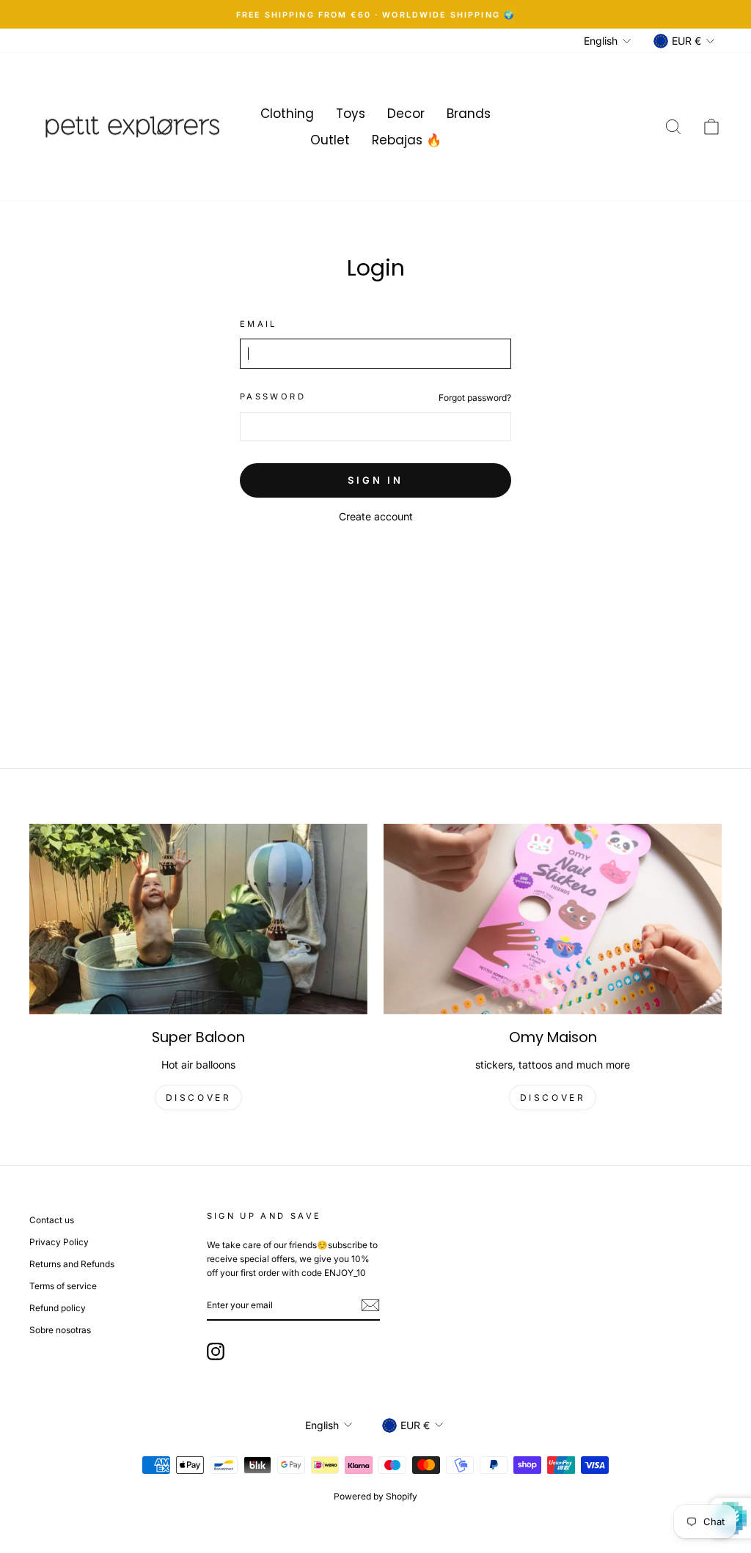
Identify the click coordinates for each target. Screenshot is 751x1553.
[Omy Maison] (553, 919)
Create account (376, 516)
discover (199, 1097)
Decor (406, 113)
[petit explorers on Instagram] (215, 1351)
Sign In (375, 480)
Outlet (330, 140)
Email (258, 324)
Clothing (287, 113)
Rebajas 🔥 (407, 140)
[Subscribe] (370, 1305)
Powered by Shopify (375, 1496)
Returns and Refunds (71, 1263)
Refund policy (57, 1307)
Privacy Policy (59, 1241)
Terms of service (63, 1285)
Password (273, 396)
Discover (553, 1097)
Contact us (51, 1219)
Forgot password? (475, 397)
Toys (350, 113)
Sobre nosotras (60, 1329)
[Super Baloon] (198, 919)
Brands (469, 113)
